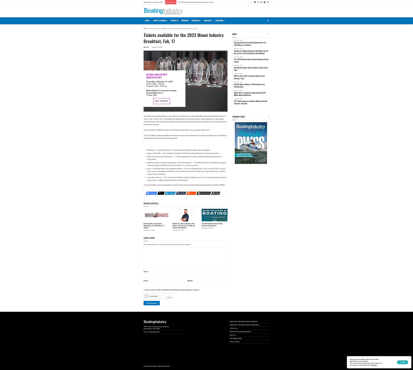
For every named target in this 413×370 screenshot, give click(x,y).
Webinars (185, 20)
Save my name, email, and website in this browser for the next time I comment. (172, 290)
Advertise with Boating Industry (240, 331)
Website (190, 281)
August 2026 (181, 2)
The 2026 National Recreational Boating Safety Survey (212, 224)
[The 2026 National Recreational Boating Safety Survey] (214, 215)
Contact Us (233, 328)
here (208, 130)
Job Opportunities (236, 338)
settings (374, 365)
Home (147, 28)
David (147, 47)
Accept (402, 362)
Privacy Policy (235, 342)
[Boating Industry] (163, 11)
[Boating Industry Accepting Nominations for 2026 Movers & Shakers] (156, 215)
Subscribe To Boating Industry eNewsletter (244, 325)
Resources (196, 20)
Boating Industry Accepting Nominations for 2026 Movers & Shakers (154, 225)
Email (146, 281)
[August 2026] (250, 143)
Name (146, 271)
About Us (233, 335)
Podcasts (174, 20)
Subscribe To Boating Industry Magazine (244, 321)
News (152, 28)
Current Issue (238, 116)
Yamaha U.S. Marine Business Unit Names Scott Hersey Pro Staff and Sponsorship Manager (184, 225)
